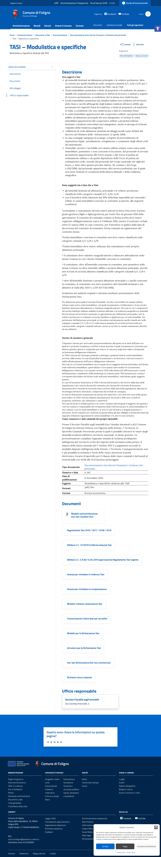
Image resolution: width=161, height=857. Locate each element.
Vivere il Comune (63, 25)
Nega (125, 846)
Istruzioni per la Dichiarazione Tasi (84, 648)
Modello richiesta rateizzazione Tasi (85, 604)
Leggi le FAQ (50, 818)
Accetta (105, 846)
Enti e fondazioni (15, 789)
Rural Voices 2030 (98, 3)
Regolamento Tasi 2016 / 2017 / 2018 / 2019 (89, 530)
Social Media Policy (90, 831)
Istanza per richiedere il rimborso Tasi (85, 574)
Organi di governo (15, 779)
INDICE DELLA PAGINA (17, 67)
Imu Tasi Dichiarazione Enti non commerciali (89, 662)
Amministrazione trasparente (94, 818)
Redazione (24, 853)
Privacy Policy (131, 852)
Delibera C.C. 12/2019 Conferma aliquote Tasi (89, 545)
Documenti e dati (15, 799)
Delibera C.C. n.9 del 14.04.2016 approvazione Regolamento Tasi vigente (102, 559)
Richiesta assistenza (53, 828)
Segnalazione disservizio (55, 825)
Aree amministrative (17, 782)
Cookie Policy (121, 852)
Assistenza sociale (114, 25)
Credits (53, 853)
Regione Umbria (16, 3)
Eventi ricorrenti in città (129, 792)
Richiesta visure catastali (79, 677)
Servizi (47, 25)
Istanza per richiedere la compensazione (87, 589)
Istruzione (97, 25)
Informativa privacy (90, 825)
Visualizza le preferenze (146, 846)
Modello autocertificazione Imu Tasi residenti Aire (84, 515)
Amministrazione (21, 25)
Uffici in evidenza (15, 785)
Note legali (86, 835)
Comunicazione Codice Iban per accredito (87, 618)
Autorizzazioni (51, 785)
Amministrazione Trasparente (74, 3)
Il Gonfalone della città (17, 806)
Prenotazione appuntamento (57, 821)
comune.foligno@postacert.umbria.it (23, 839)
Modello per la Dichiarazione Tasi (83, 633)
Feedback (49, 831)
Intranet (11, 853)
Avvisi (84, 785)
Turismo (80, 25)
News (84, 779)
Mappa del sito (39, 853)
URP (56, 3)
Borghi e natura (125, 789)
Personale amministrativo (19, 796)
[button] (157, 28)
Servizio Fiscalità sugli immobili (82, 699)
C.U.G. (112, 3)
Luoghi (122, 779)
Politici (11, 792)
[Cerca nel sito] (148, 14)
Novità (37, 25)
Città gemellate (14, 802)
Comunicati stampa (90, 782)
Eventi (122, 782)
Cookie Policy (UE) (89, 828)
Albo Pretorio (87, 821)
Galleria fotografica (127, 785)
